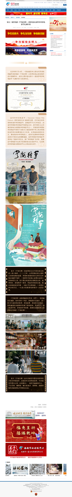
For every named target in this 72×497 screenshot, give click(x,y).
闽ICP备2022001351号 (42, 486)
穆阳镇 (32, 7)
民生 (19, 10)
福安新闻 (18, 17)
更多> (65, 33)
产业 (27, 10)
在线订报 (45, 2)
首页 (8, 10)
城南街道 (10, 7)
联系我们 (65, 2)
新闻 (12, 10)
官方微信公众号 (49, 2)
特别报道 (23, 17)
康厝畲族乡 (56, 7)
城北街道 (7, 7)
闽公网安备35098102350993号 (37, 491)
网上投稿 (41, 2)
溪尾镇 (37, 7)
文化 (42, 10)
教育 (31, 10)
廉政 (54, 10)
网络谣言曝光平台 (49, 0)
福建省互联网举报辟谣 (63, 0)
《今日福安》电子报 (37, 2)
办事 (50, 10)
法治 (23, 10)
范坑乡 (65, 7)
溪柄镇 (28, 7)
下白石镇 (40, 7)
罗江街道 (16, 7)
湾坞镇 (35, 7)
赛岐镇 (25, 7)
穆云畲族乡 (52, 7)
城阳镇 (19, 7)
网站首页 (7, 17)
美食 (46, 10)
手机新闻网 (58, 2)
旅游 (39, 10)
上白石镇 (62, 7)
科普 (35, 10)
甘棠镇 (43, 7)
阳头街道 (13, 7)
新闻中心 (13, 17)
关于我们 (61, 2)
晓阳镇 (50, 7)
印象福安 (59, 10)
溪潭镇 (30, 7)
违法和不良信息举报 (56, 0)
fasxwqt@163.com (46, 485)
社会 (16, 10)
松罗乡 (60, 7)
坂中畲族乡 (22, 7)
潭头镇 (45, 7)
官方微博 (54, 2)
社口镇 (47, 7)
